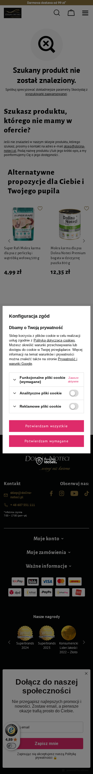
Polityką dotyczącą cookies (54, 340)
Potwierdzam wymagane (46, 441)
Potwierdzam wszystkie (46, 426)
